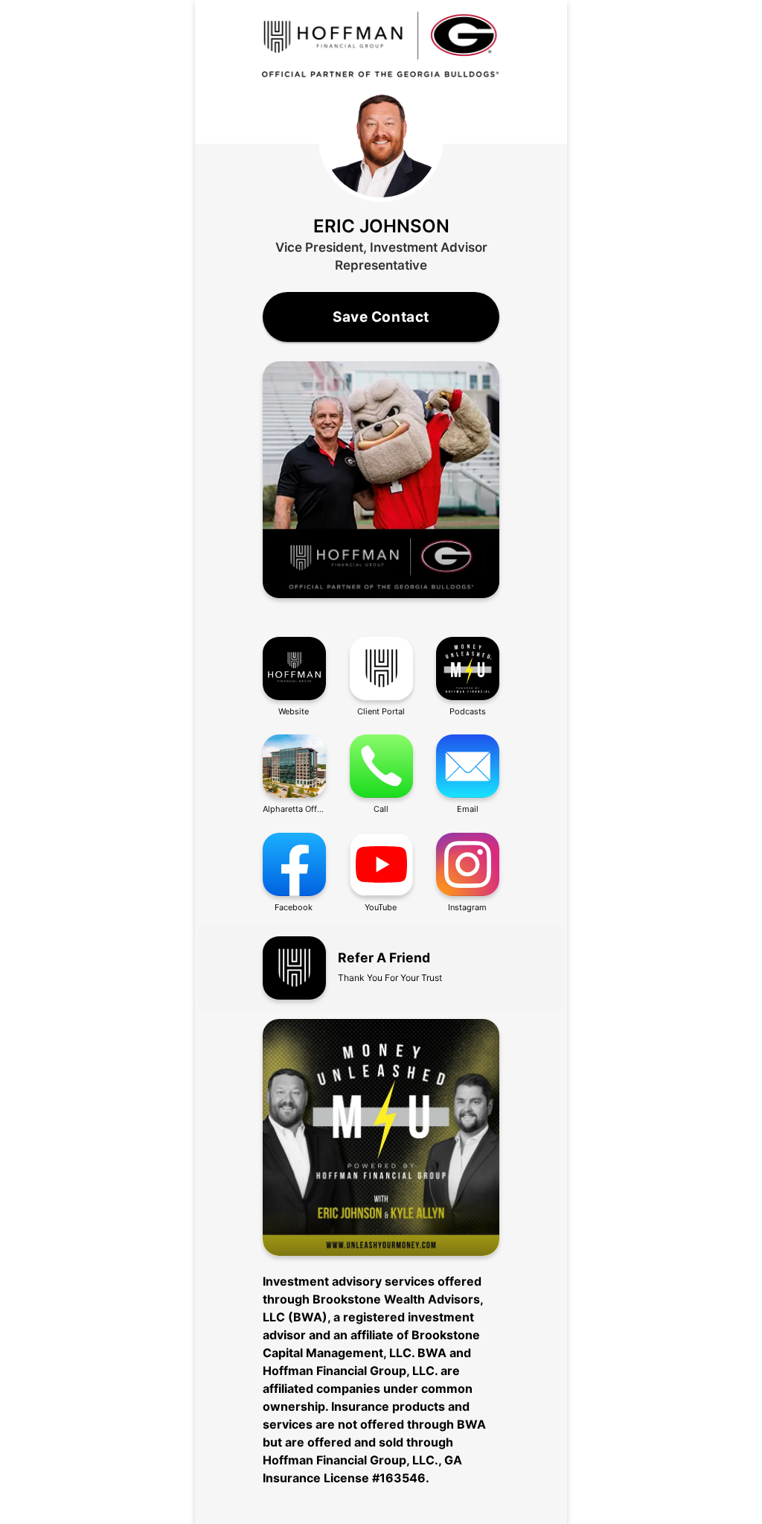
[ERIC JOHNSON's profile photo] (381, 139)
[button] (381, 481)
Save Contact (381, 317)
